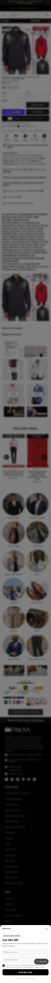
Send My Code (25, 972)
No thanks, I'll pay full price (25, 979)
